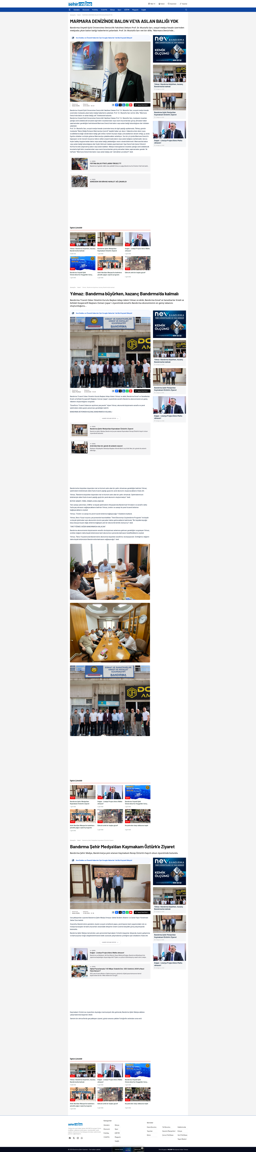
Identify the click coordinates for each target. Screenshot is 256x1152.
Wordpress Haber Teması (180, 1149)
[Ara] (186, 9)
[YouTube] (130, 105)
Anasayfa (73, 15)
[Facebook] (116, 105)
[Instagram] (78, 1138)
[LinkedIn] (123, 105)
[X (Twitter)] (120, 105)
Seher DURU (76, 106)
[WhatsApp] (127, 105)
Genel (78, 15)
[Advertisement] (110, 207)
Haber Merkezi (76, 392)
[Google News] (113, 105)
